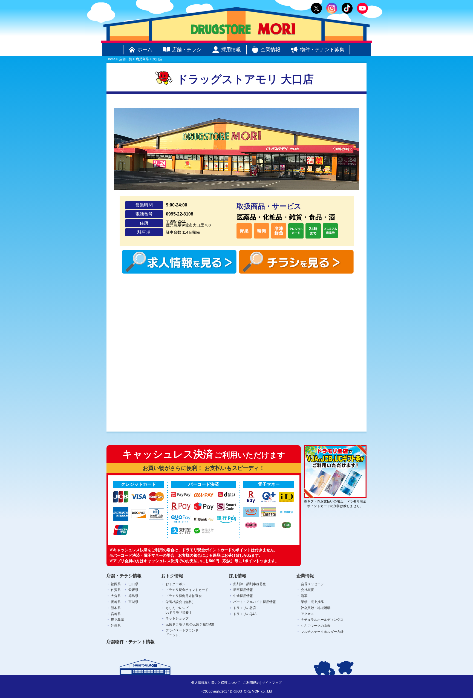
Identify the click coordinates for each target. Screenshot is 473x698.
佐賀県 (116, 590)
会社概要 (307, 590)
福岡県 (116, 584)
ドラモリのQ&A (244, 614)
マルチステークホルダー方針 (322, 632)
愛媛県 (133, 590)
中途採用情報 (243, 596)
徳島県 (133, 596)
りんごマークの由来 (315, 626)
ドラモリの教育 (244, 608)
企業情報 (270, 49)
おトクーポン (175, 584)
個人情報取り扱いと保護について (216, 683)
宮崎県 (116, 614)
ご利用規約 (251, 683)
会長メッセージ (312, 584)
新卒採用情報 (243, 590)
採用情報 (231, 49)
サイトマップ (272, 683)
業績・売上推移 (312, 602)
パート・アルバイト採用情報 (254, 602)
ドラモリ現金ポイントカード (187, 590)
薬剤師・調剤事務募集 (249, 584)
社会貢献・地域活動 (315, 608)
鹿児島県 (117, 620)
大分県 (116, 596)
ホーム (144, 49)
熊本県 (116, 608)
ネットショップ (177, 618)
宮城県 (133, 602)
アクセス (307, 614)
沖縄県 (116, 626)
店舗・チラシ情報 (124, 575)
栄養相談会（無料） (180, 602)
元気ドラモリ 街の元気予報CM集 (190, 624)
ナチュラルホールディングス (322, 620)
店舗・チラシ (186, 49)
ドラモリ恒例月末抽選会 (184, 596)
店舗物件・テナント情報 (130, 641)
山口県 (133, 584)
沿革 (304, 596)
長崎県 (116, 602)
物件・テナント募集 (322, 49)
